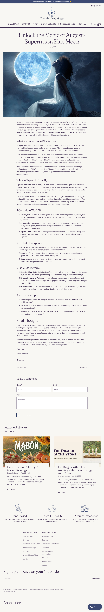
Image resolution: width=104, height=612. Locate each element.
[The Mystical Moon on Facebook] (92, 6)
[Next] (91, 24)
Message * (20, 395)
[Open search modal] (5, 24)
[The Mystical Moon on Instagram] (94, 6)
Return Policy (47, 561)
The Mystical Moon (21, 589)
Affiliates (45, 548)
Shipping (45, 565)
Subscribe (96, 579)
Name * (19, 385)
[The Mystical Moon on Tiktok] (97, 6)
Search (45, 540)
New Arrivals (27, 536)
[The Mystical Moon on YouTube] (100, 6)
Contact (26, 559)
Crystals (26, 540)
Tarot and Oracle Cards (31, 544)
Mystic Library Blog (30, 555)
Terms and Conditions (50, 544)
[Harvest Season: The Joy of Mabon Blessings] (26, 451)
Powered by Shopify (9, 591)
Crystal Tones (47, 536)
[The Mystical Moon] (52, 14)
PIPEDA (45, 558)
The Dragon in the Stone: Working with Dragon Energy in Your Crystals (76, 470)
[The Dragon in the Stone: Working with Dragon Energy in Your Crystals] (77, 451)
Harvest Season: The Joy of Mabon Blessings (22, 468)
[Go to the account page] (95, 24)
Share (21, 360)
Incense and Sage (29, 548)
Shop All (26, 551)
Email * (55, 385)
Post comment (24, 415)
